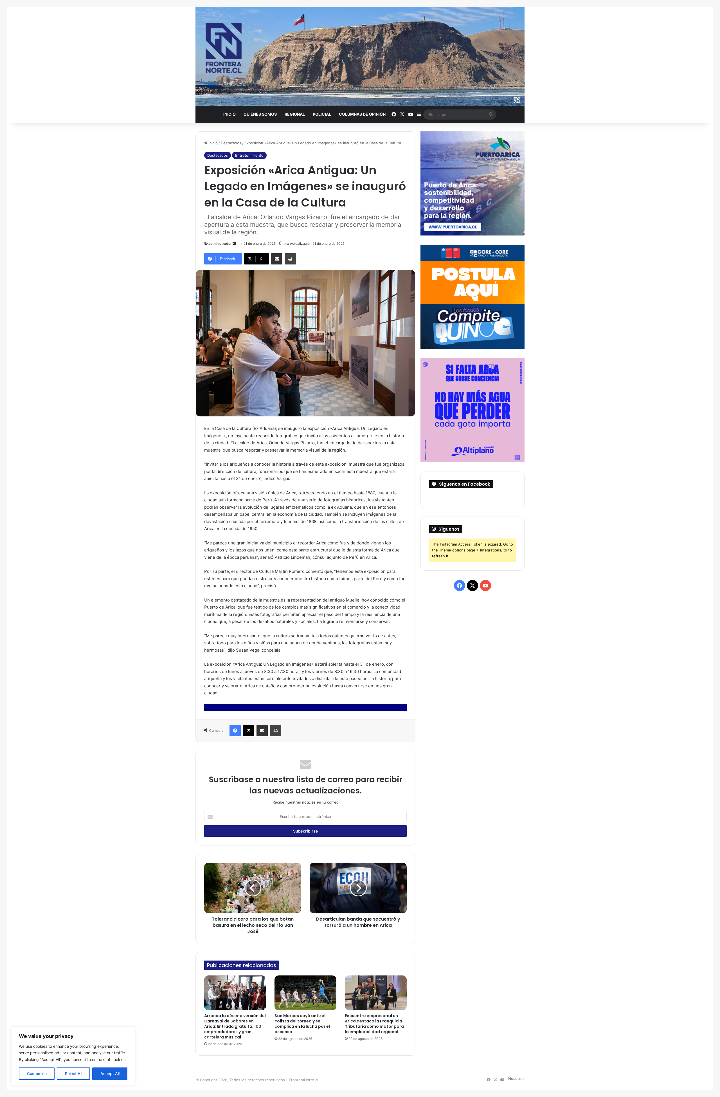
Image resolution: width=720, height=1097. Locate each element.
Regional (295, 114)
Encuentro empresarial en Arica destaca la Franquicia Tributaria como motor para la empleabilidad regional (374, 1024)
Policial (322, 114)
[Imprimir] (290, 258)
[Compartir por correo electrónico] (276, 258)
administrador (220, 243)
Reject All (73, 1073)
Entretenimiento (249, 155)
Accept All (110, 1073)
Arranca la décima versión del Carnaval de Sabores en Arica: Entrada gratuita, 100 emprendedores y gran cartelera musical (235, 1026)
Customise (37, 1073)
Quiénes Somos (260, 114)
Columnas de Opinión (362, 114)
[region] (73, 1056)
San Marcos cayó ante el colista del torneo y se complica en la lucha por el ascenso (302, 1024)
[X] (248, 730)
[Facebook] (235, 730)
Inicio (229, 114)
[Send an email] (234, 243)
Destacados (231, 143)
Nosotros (516, 1078)
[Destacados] (360, 56)
